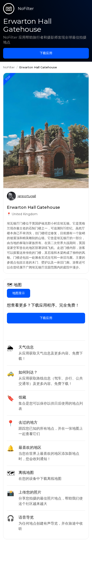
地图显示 (18, 293)
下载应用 (46, 53)
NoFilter (9, 67)
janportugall (27, 196)
